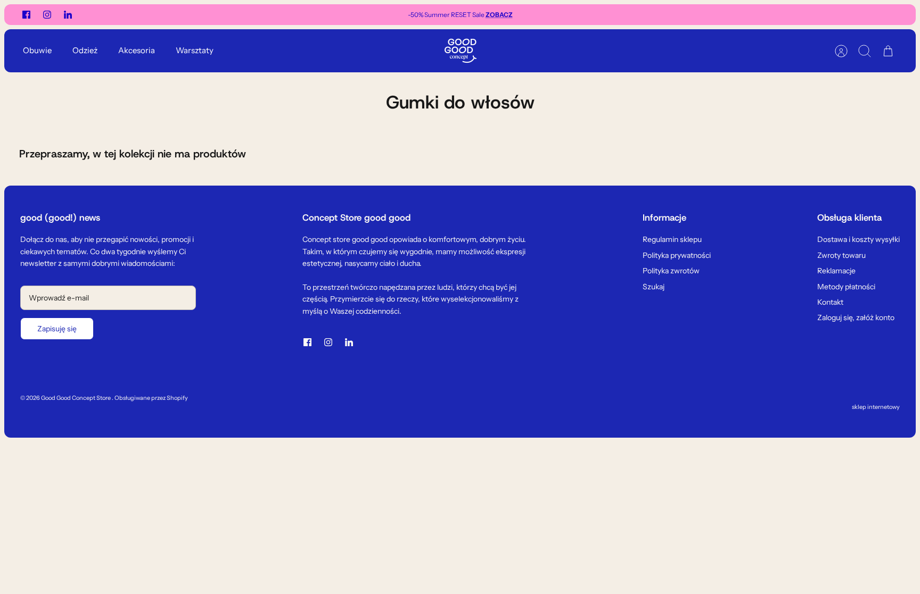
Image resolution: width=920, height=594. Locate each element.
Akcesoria (136, 50)
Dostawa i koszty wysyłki (858, 239)
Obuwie (37, 50)
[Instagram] (47, 14)
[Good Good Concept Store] (461, 51)
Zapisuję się (57, 328)
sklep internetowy (876, 407)
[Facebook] (26, 14)
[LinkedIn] (68, 14)
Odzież (84, 50)
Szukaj (653, 286)
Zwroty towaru (841, 255)
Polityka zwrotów (671, 270)
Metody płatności (846, 286)
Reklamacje (836, 270)
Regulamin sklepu (672, 239)
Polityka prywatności (677, 255)
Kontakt (830, 302)
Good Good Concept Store (76, 397)
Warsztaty (194, 50)
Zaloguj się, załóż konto (855, 317)
